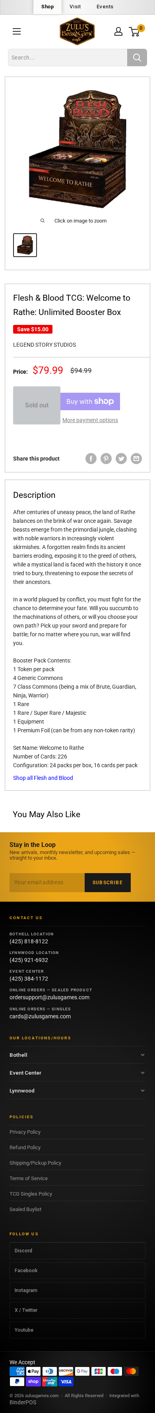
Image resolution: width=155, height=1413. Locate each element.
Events (105, 7)
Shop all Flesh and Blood (43, 778)
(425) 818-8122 (29, 941)
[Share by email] (136, 458)
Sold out (36, 405)
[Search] (137, 57)
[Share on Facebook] (91, 458)
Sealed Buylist (25, 1209)
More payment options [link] (90, 420)
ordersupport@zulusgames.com (49, 997)
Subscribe (108, 882)
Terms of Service (29, 1178)
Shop (47, 7)
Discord (23, 1251)
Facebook (26, 1270)
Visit (75, 7)
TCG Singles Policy (31, 1194)
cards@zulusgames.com (40, 1016)
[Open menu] (17, 31)
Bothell (18, 1055)
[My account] (118, 31)
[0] (135, 31)
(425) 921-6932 (29, 960)
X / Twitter (26, 1310)
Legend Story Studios (44, 345)
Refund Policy (25, 1147)
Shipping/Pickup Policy (35, 1163)
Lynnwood (22, 1090)
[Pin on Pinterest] (106, 458)
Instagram (26, 1290)
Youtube (24, 1330)
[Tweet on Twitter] (121, 458)
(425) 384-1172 (29, 978)
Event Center (25, 1072)
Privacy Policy (25, 1132)
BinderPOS (23, 1402)
